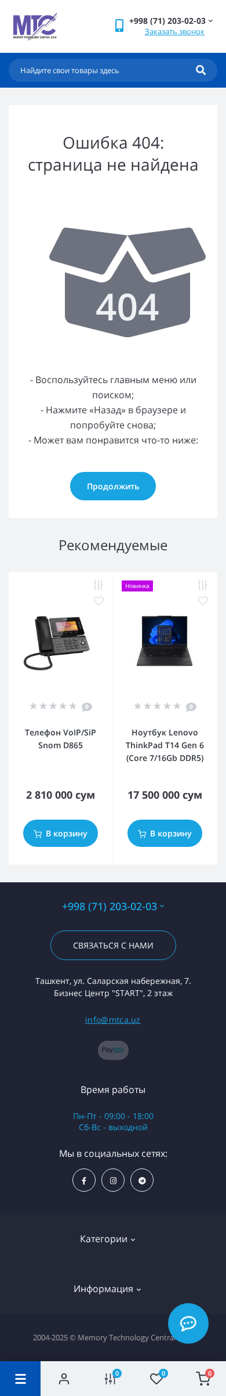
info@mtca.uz (113, 1019)
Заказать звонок (175, 31)
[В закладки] (98, 601)
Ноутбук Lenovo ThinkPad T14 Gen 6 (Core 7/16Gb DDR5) (165, 745)
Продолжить (113, 486)
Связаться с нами (113, 945)
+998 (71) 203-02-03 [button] (109, 906)
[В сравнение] (98, 585)
